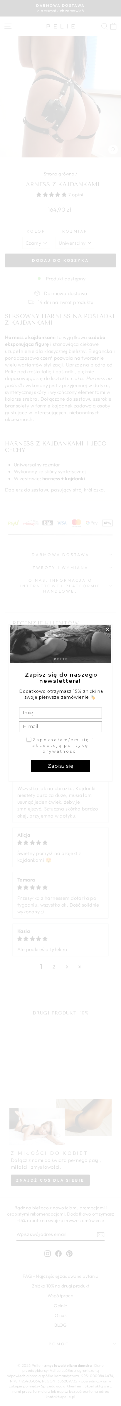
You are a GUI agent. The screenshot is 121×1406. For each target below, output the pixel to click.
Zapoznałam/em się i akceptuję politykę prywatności (63, 745)
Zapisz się (60, 766)
